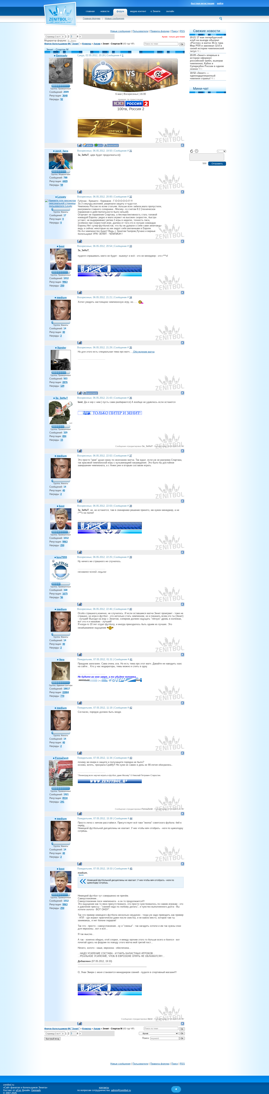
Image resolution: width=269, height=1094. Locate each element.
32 (130, 196)
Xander (61, 347)
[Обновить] (192, 151)
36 (130, 397)
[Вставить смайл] (196, 151)
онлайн (170, 11)
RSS (182, 31)
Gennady (61, 55)
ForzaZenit (61, 757)
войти (220, 3)
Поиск (174, 31)
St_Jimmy (72, 41)
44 (131, 818)
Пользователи (140, 31)
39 (130, 557)
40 (130, 609)
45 (131, 868)
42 (131, 707)
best (61, 246)
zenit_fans (61, 150)
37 (130, 455)
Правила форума (159, 31)
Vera (61, 659)
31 (130, 150)
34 (130, 297)
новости (104, 11)
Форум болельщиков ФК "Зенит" (62, 43)
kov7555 (62, 557)
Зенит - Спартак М (112, 43)
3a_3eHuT (61, 397)
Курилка (86, 43)
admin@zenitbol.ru (121, 1090)
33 (130, 246)
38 (130, 505)
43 (131, 757)
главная (90, 11)
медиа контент (138, 11)
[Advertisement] (114, 1052)
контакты (104, 1087)
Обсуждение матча (143, 351)
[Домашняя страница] (88, 145)
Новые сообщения (114, 18)
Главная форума (91, 18)
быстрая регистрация (202, 3)
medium (62, 297)
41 (131, 659)
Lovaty (61, 196)
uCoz (18, 1090)
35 (130, 347)
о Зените (155, 11)
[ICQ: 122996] (98, 145)
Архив (97, 43)
